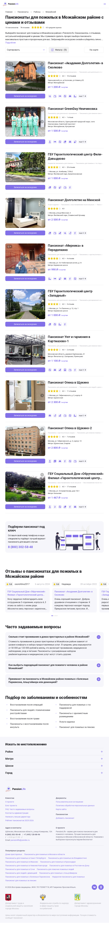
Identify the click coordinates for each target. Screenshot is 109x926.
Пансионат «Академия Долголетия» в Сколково (75, 65)
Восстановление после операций (26, 704)
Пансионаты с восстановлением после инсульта (77, 205)
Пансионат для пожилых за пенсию (77, 727)
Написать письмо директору (17, 817)
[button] (42, 76)
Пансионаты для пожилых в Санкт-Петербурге (25, 858)
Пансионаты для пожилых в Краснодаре (58, 862)
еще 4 (81, 233)
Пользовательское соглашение (69, 802)
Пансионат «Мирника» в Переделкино (65, 248)
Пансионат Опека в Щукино (68, 382)
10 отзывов (71, 76)
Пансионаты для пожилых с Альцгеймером (58, 873)
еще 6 (81, 461)
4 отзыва (70, 258)
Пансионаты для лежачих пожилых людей (93, 113)
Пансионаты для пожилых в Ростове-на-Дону (69, 865)
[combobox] (26, 50)
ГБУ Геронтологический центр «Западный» (70, 293)
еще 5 (81, 142)
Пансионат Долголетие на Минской (74, 200)
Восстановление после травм (24, 718)
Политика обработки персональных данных (75, 805)
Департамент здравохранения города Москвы (87, 904)
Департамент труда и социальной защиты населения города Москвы (19, 906)
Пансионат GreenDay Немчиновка (72, 109)
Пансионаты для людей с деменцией (92, 387)
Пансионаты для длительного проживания (93, 72)
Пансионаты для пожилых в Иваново (21, 862)
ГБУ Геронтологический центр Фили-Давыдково (75, 156)
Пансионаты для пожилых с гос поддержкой (91, 163)
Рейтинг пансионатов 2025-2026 (19, 820)
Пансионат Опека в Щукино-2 (70, 428)
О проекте (9, 802)
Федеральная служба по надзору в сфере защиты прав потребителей (54, 906)
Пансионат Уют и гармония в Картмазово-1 (69, 339)
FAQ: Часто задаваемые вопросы (19, 809)
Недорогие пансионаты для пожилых (60, 163)
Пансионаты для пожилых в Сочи (20, 869)
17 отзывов (71, 487)
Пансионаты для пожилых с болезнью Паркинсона (27, 877)
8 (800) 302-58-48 (20, 547)
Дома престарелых (13, 854)
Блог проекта (11, 805)
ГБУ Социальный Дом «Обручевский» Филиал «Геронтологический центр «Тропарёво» (76, 476)
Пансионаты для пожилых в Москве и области (44, 854)
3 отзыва (70, 304)
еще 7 (81, 96)
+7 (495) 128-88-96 (32, 834)
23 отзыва (71, 167)
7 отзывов (71, 437)
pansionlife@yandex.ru (20, 840)
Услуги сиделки (53, 205)
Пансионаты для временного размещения (93, 300)
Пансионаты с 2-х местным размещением (62, 72)
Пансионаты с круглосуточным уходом (92, 254)
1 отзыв (70, 117)
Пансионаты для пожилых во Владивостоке (67, 858)
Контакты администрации (16, 813)
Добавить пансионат (65, 818)
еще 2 (81, 416)
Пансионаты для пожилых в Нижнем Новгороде (26, 865)
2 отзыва (70, 350)
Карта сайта (61, 809)
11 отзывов (71, 391)
